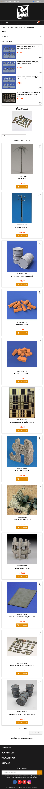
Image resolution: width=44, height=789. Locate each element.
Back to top (36, 733)
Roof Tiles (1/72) (22, 325)
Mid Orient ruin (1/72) (22, 568)
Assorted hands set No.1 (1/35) (28, 46)
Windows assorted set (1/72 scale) (22, 422)
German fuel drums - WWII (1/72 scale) (22, 714)
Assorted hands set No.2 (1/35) (28, 61)
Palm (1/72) (22, 179)
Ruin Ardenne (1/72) (22, 471)
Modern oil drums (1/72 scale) (22, 276)
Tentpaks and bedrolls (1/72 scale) (22, 666)
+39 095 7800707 (13, 2)
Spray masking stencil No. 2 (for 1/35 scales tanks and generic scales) (29, 92)
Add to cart (22, 187)
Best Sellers (7, 41)
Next (25, 729)
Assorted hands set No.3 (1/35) (28, 77)
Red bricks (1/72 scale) (22, 373)
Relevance (14, 136)
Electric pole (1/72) (22, 227)
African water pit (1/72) (22, 519)
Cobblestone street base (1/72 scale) (22, 617)
